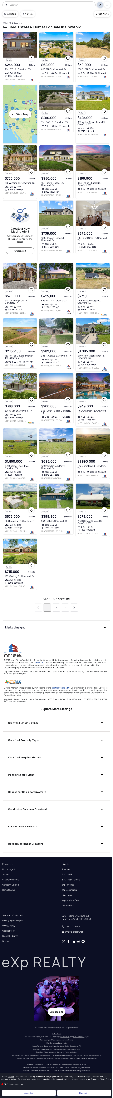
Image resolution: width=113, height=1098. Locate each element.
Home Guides (8, 890)
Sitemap (6, 941)
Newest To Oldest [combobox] (29, 13)
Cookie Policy (8, 931)
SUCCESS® (67, 874)
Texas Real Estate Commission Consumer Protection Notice (56, 1052)
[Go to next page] (74, 608)
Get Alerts (103, 13)
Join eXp (6, 874)
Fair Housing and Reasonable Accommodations (56, 1040)
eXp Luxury (67, 895)
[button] (56, 627)
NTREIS (40, 662)
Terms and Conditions (12, 915)
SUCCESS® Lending (71, 880)
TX (52, 598)
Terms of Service (78, 1037)
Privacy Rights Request (13, 920)
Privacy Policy (8, 926)
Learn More (92, 1058)
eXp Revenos (68, 885)
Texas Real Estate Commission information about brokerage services (56, 1049)
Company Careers (10, 885)
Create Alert (20, 250)
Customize (84, 1093)
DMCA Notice (56, 1034)
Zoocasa (66, 869)
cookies (11, 1077)
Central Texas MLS (60, 687)
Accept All (28, 1093)
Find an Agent (8, 869)
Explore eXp (7, 864)
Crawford (64, 598)
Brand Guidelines (10, 936)
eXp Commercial (69, 890)
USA (45, 598)
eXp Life (65, 864)
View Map (22, 114)
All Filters (11, 13)
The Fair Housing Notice (91, 1055)
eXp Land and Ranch (71, 900)
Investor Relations (10, 880)
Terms (93, 1079)
